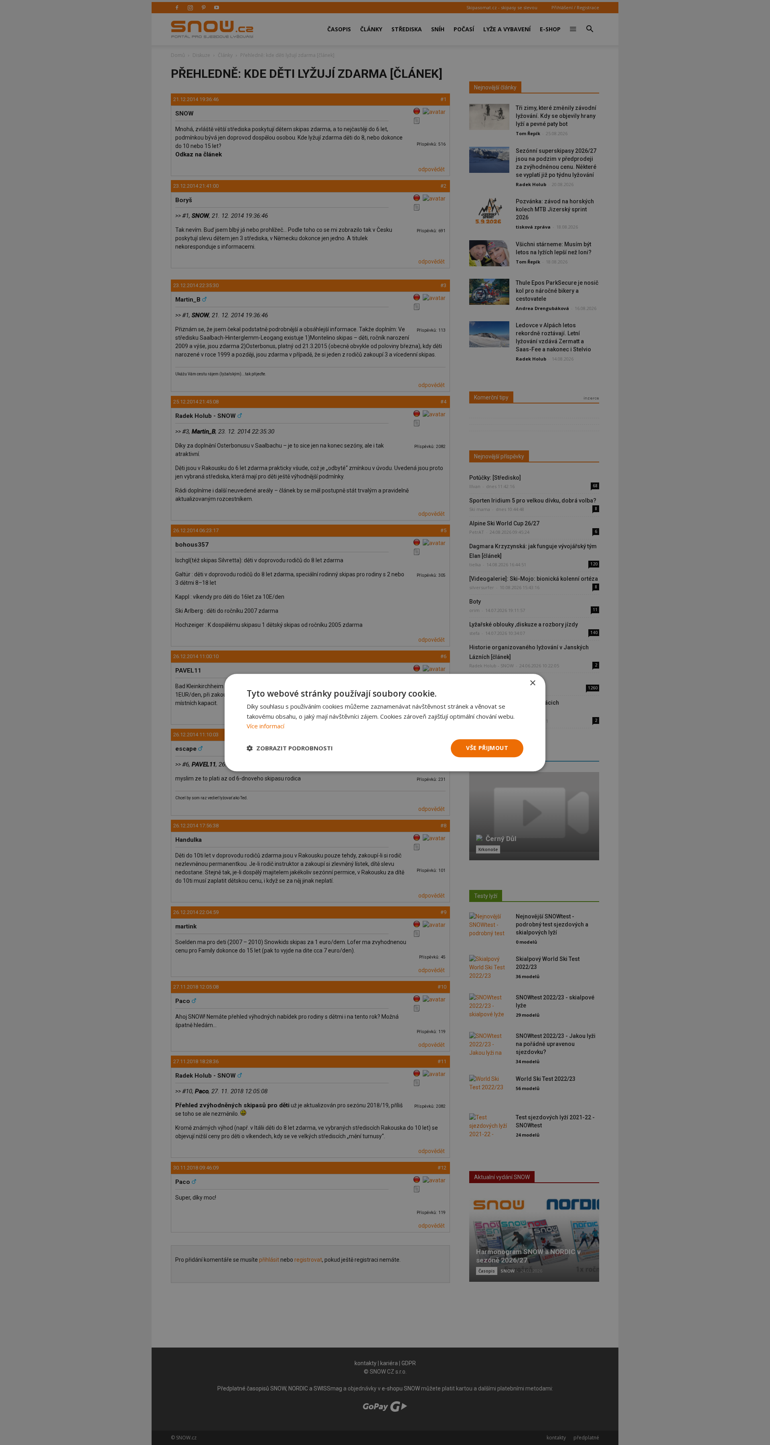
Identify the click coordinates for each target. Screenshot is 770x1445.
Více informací (265, 726)
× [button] (532, 683)
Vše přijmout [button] (487, 748)
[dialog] (385, 722)
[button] (290, 748)
